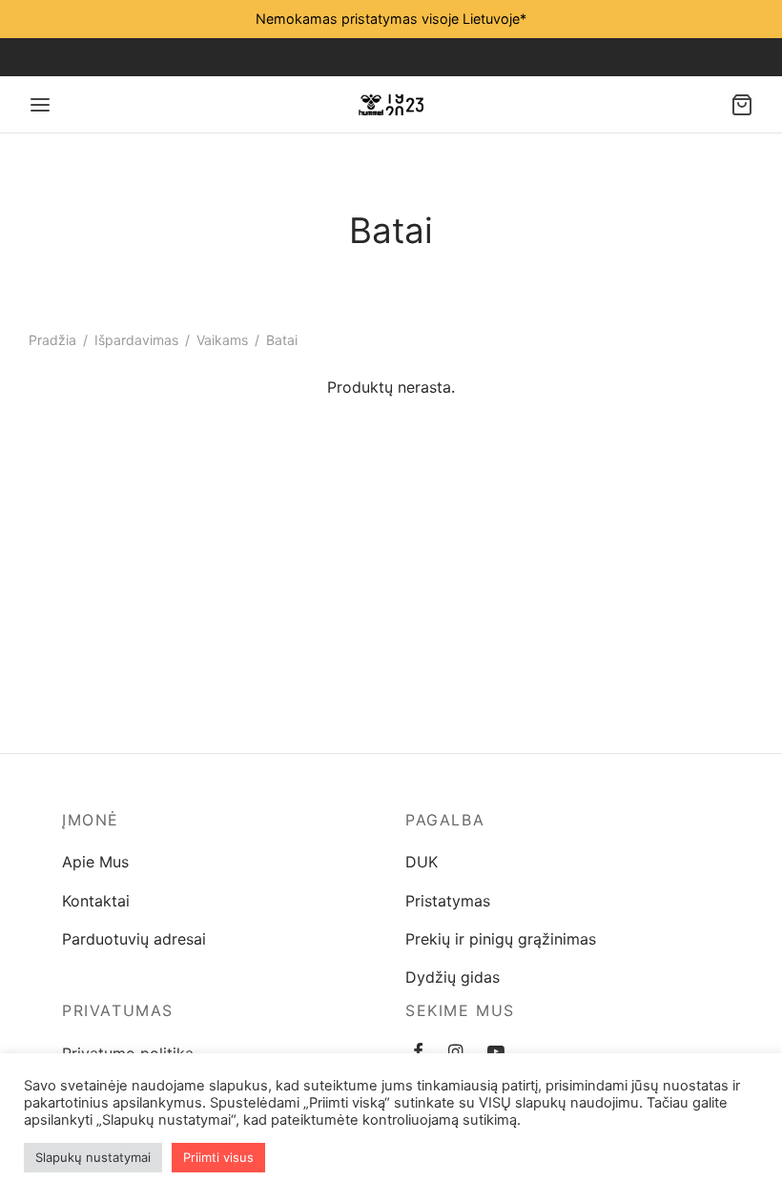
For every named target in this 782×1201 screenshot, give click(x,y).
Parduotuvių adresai (134, 938)
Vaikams (222, 340)
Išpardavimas (136, 340)
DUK (421, 861)
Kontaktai (96, 900)
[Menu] (40, 105)
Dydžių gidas (452, 977)
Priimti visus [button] (218, 1157)
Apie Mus (95, 861)
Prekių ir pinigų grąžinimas (500, 938)
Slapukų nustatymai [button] (93, 1157)
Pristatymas (447, 900)
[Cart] (742, 104)
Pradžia (52, 340)
